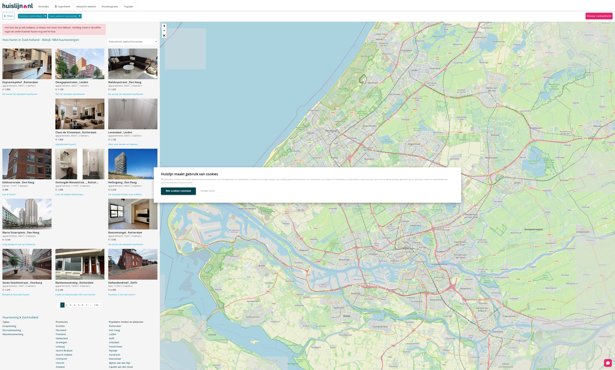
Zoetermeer (116, 346)
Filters (10, 15)
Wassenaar (115, 358)
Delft (111, 338)
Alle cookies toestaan (178, 190)
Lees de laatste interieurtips (69, 194)
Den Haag (114, 330)
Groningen (61, 342)
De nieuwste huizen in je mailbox (125, 194)
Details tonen (208, 190)
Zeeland (60, 366)
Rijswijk (113, 350)
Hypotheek (63, 6)
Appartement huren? (65, 144)
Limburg (60, 346)
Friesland (61, 334)
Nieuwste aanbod (86, 6)
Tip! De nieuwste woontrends (70, 94)
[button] (164, 35)
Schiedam (114, 342)
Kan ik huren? (9, 194)
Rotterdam (115, 326)
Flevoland (61, 330)
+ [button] (164, 26)
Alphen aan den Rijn (119, 362)
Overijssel (61, 358)
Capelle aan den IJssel (121, 366)
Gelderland (62, 338)
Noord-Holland (64, 354)
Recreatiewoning (11, 330)
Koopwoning (9, 326)
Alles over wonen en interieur (123, 144)
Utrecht (60, 362)
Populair (128, 6)
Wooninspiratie (110, 6)
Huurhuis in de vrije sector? (121, 294)
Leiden (112, 334)
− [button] (164, 31)
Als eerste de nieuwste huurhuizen (19, 94)
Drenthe (60, 326)
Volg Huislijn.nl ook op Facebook (18, 244)
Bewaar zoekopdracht (599, 15)
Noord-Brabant (64, 350)
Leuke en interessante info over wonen (75, 294)
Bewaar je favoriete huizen (16, 294)
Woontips (43, 6)
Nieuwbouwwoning (12, 334)
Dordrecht (114, 354)
